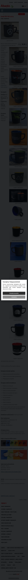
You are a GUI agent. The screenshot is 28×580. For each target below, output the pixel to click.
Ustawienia (14, 297)
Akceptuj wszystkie (14, 293)
